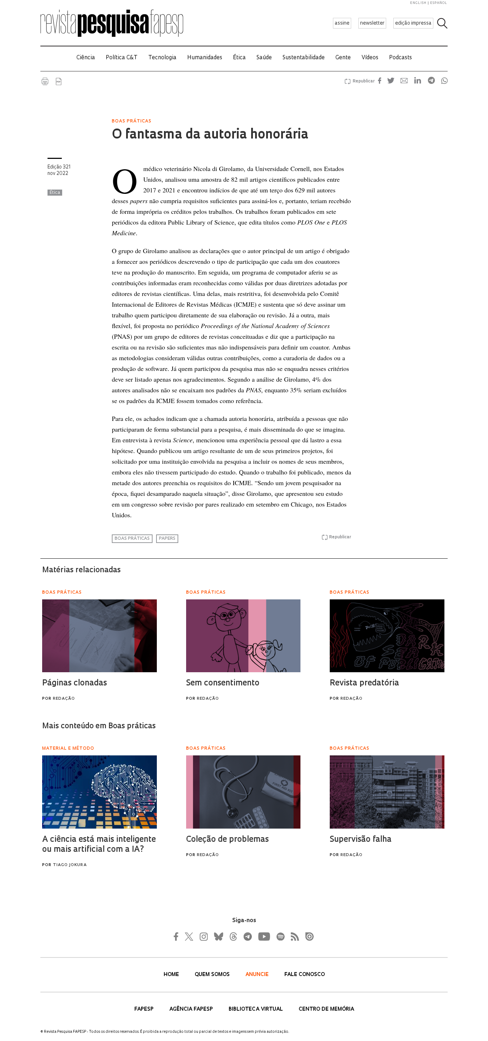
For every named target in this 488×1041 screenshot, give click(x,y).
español (438, 3)
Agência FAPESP (191, 1009)
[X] (189, 936)
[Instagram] (203, 936)
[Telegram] (247, 936)
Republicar (363, 81)
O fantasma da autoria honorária (210, 135)
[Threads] (233, 936)
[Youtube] (263, 936)
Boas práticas (132, 539)
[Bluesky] (218, 936)
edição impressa (413, 23)
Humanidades (204, 58)
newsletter (372, 23)
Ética (239, 58)
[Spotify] (280, 936)
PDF (58, 81)
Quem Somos (213, 974)
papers (167, 539)
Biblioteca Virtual (256, 1009)
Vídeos (370, 58)
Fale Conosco (304, 974)
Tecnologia (162, 58)
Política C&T (122, 58)
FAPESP (144, 1009)
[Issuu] (307, 936)
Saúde (264, 58)
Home (172, 974)
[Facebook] (178, 936)
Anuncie (257, 974)
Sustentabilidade (304, 58)
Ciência (85, 58)
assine (342, 23)
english (418, 3)
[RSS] (293, 936)
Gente (343, 58)
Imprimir (45, 81)
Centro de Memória (326, 1009)
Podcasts (400, 58)
